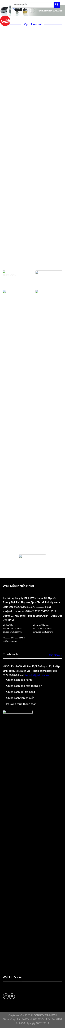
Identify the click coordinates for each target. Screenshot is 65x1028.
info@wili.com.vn (12, 611)
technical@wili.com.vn (37, 675)
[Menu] (7, 5)
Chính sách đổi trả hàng (20, 692)
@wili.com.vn (11, 641)
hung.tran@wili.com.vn (43, 632)
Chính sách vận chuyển (20, 698)
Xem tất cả (54, 655)
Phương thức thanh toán (21, 704)
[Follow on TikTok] (6, 996)
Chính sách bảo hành (19, 679)
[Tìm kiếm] (57, 5)
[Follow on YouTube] (12, 996)
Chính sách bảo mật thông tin (24, 685)
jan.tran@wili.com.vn (12, 632)
